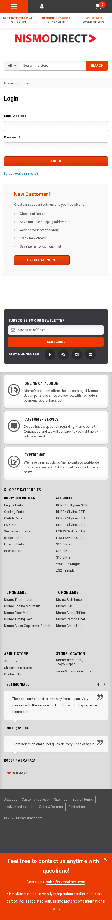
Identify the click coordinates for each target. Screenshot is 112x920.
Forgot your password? (21, 173)
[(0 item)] (98, 6)
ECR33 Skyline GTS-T (71, 531)
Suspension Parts (17, 531)
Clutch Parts (13, 518)
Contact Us (12, 674)
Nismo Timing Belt (18, 619)
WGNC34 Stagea (68, 564)
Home (8, 83)
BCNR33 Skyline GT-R (72, 505)
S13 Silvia (63, 544)
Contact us (76, 807)
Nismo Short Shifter (70, 613)
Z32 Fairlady (65, 570)
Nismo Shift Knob (69, 600)
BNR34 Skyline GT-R (70, 512)
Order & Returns (51, 807)
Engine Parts (13, 505)
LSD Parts (11, 525)
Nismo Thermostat (18, 600)
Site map (60, 799)
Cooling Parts (14, 512)
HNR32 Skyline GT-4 (70, 525)
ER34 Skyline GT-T (69, 538)
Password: (12, 137)
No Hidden (93, 20)
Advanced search (20, 807)
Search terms (83, 799)
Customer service (35, 799)
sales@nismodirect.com (65, 882)
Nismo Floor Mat (16, 613)
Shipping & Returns (18, 668)
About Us (11, 661)
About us (10, 799)
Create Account (42, 260)
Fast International (18, 20)
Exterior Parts (14, 544)
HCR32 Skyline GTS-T (71, 518)
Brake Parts (12, 538)
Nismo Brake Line (69, 626)
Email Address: (15, 116)
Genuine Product (56, 20)
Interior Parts (13, 551)
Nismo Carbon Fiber (70, 619)
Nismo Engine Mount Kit (22, 606)
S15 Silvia (63, 557)
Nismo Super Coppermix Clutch (27, 626)
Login (25, 83)
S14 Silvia (63, 551)
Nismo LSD (64, 606)
